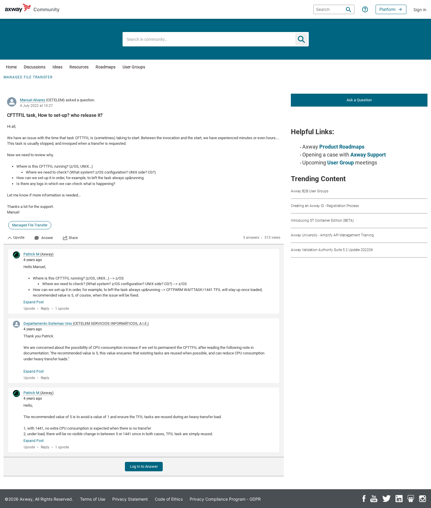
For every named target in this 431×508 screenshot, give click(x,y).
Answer (47, 238)
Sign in (419, 9)
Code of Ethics (169, 499)
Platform (387, 9)
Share (73, 238)
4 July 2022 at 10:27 (36, 106)
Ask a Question (359, 100)
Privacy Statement (130, 499)
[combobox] (216, 39)
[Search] (348, 9)
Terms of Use (92, 499)
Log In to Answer (144, 466)
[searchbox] (333, 9)
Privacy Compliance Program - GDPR (225, 499)
